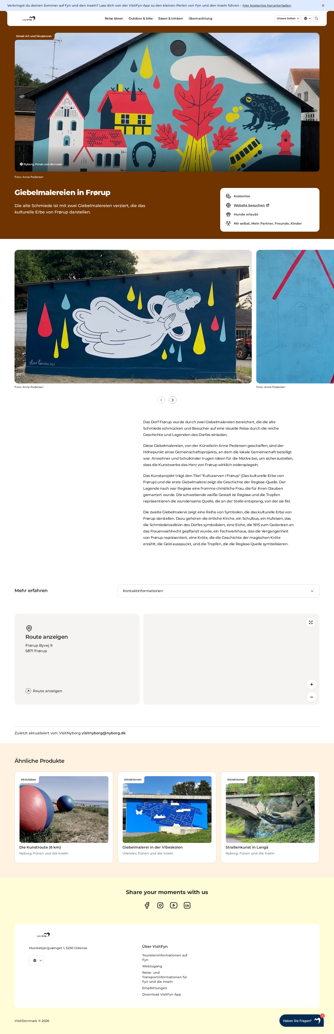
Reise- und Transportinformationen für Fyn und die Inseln (164, 977)
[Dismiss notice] (323, 5)
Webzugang (152, 966)
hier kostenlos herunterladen (267, 5)
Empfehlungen (154, 988)
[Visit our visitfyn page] (160, 905)
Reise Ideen (114, 18)
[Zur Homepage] (28, 18)
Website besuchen (249, 205)
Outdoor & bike (141, 18)
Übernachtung (200, 18)
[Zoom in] (311, 684)
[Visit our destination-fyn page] (187, 905)
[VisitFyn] (43, 935)
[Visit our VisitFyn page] (147, 905)
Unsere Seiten (286, 18)
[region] (231, 659)
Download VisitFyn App (161, 994)
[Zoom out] (311, 697)
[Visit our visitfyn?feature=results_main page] (174, 905)
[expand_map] (311, 622)
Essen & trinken (170, 18)
